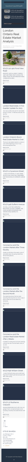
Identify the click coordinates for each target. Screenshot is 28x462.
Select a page (7, 2)
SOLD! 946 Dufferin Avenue (13, 204)
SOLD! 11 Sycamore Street (13, 171)
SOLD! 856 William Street (13, 371)
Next (6, 426)
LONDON (7, 445)
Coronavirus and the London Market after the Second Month (12, 291)
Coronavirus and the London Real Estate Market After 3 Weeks (13, 336)
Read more (6, 80)
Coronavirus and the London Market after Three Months (13, 247)
